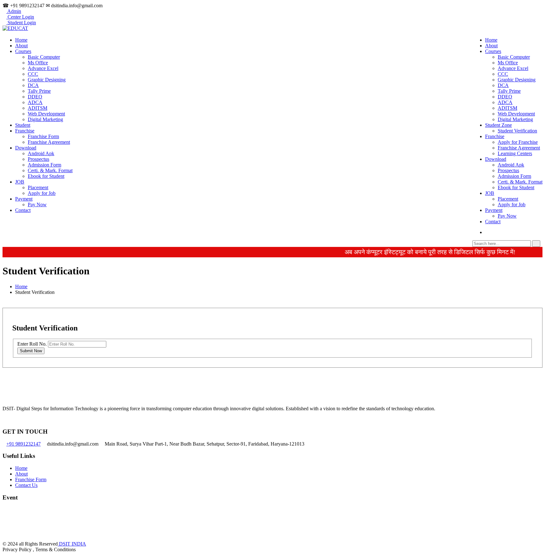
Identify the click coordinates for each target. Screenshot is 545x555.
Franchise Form (43, 136)
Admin (13, 11)
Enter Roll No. (32, 344)
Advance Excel (513, 68)
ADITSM (507, 108)
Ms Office (508, 62)
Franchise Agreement (519, 147)
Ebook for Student (516, 187)
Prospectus (508, 170)
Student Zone (498, 125)
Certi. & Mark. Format (520, 181)
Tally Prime (509, 91)
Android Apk (511, 164)
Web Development (516, 113)
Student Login (21, 22)
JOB (489, 193)
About (491, 45)
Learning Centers (515, 153)
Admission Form (514, 176)
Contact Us (26, 485)
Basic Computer (514, 57)
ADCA (505, 102)
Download (495, 159)
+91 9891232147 (23, 444)
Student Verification (517, 130)
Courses (493, 51)
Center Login (20, 17)
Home (491, 40)
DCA (503, 85)
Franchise (494, 136)
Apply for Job (511, 204)
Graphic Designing (517, 79)
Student (22, 125)
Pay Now (507, 216)
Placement (508, 199)
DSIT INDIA (72, 543)
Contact (493, 221)
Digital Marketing (515, 119)
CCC (503, 74)
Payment (493, 210)
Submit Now (31, 350)
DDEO (505, 96)
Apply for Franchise (518, 142)
